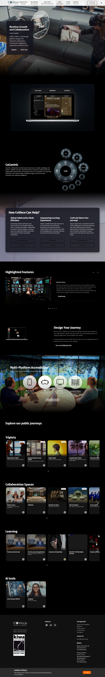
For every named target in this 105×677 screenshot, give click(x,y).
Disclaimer (80, 632)
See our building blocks (64, 345)
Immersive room (52, 400)
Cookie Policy (81, 630)
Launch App (92, 3)
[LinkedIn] (50, 625)
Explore (14, 50)
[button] (93, 272)
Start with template (82, 240)
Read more (61, 296)
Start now (24, 50)
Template (22, 441)
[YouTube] (46, 625)
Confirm (87, 672)
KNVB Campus (81, 654)
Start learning (52, 240)
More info (22, 245)
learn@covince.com (82, 639)
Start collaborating (23, 240)
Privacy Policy (81, 628)
